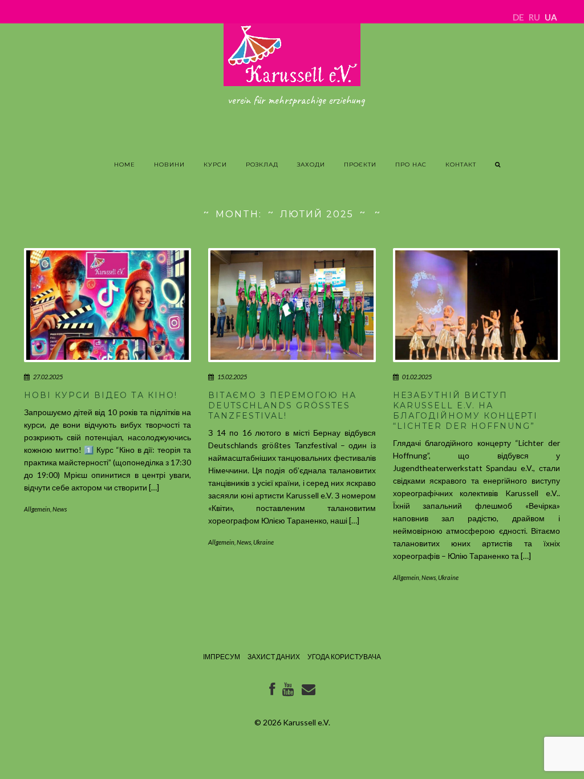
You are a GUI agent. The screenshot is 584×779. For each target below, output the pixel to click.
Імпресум (221, 656)
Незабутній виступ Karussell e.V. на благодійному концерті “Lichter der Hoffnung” (465, 411)
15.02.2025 (232, 376)
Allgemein (37, 509)
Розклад (262, 164)
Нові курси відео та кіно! (100, 395)
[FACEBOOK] (272, 691)
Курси (215, 164)
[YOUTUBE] (288, 691)
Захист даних (274, 656)
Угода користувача (344, 656)
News (59, 509)
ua (551, 17)
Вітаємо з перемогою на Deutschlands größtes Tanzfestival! (282, 405)
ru (534, 17)
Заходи (311, 164)
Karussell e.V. (306, 722)
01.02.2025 (417, 376)
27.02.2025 (48, 376)
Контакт (460, 164)
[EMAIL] (308, 691)
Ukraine (263, 542)
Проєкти (360, 164)
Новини (169, 164)
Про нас (411, 164)
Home (124, 164)
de (518, 17)
